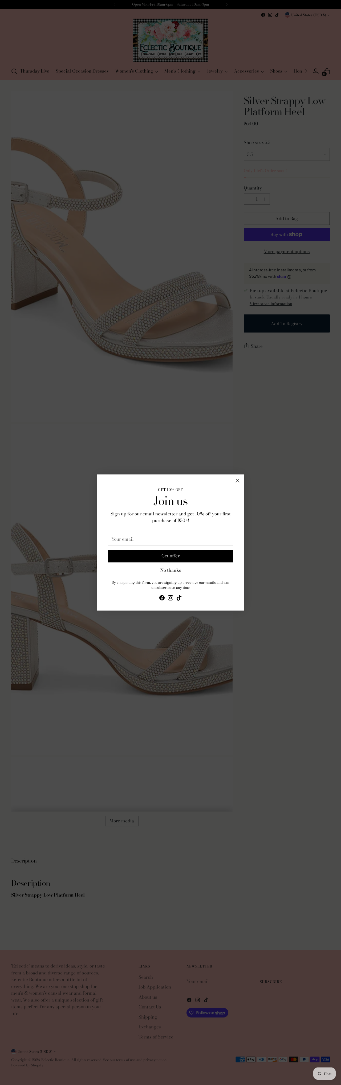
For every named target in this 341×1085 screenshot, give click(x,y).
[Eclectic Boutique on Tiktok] (179, 599)
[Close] (237, 481)
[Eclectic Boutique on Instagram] (170, 599)
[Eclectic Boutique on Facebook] (162, 599)
